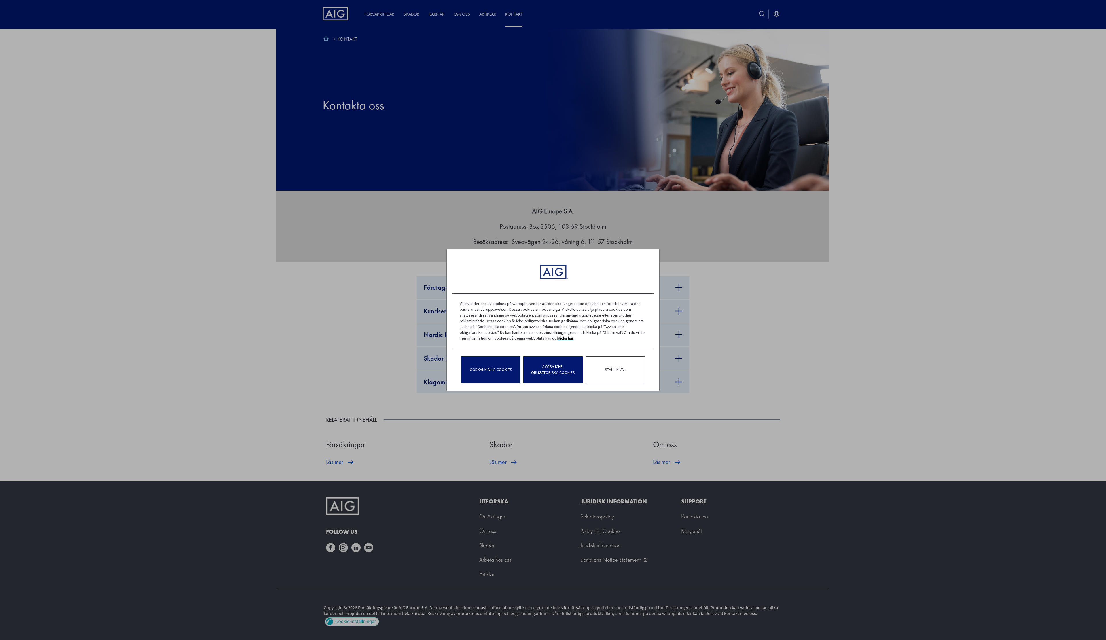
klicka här (565, 338)
